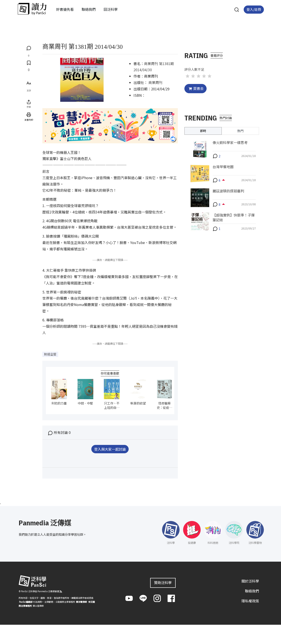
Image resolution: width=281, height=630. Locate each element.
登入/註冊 (254, 9)
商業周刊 (155, 82)
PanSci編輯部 (25, 601)
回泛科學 (111, 9)
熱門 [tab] (240, 130)
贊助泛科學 (163, 582)
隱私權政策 (250, 600)
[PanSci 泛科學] (32, 9)
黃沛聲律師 (81, 601)
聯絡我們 (89, 9)
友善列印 (28, 119)
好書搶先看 (65, 9)
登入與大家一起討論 (110, 449)
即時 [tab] (203, 130)
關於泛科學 (250, 581)
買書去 (198, 88)
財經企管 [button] (50, 354)
